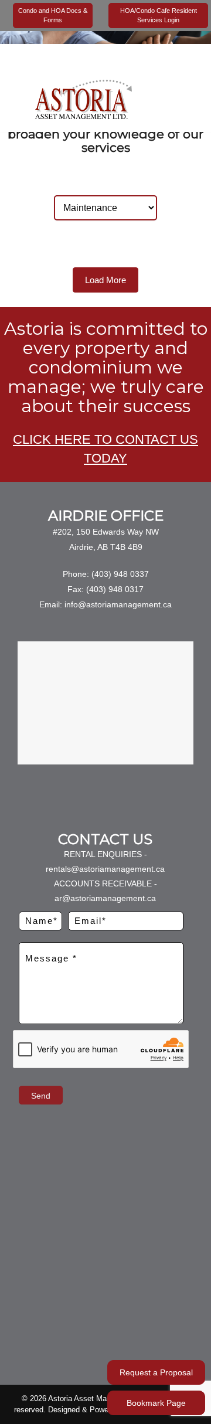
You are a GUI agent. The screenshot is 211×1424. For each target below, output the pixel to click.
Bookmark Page (156, 1403)
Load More (105, 280)
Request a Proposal (156, 1372)
